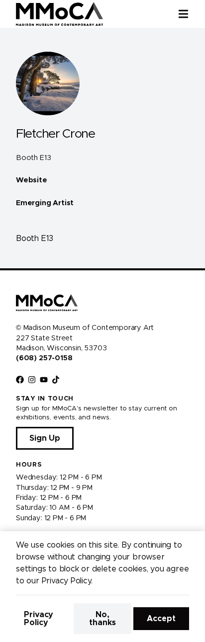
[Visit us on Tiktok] (56, 380)
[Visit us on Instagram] (32, 380)
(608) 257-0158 (44, 358)
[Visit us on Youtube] (44, 380)
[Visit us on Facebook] (20, 380)
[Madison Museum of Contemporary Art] (59, 14)
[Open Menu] (191, 14)
